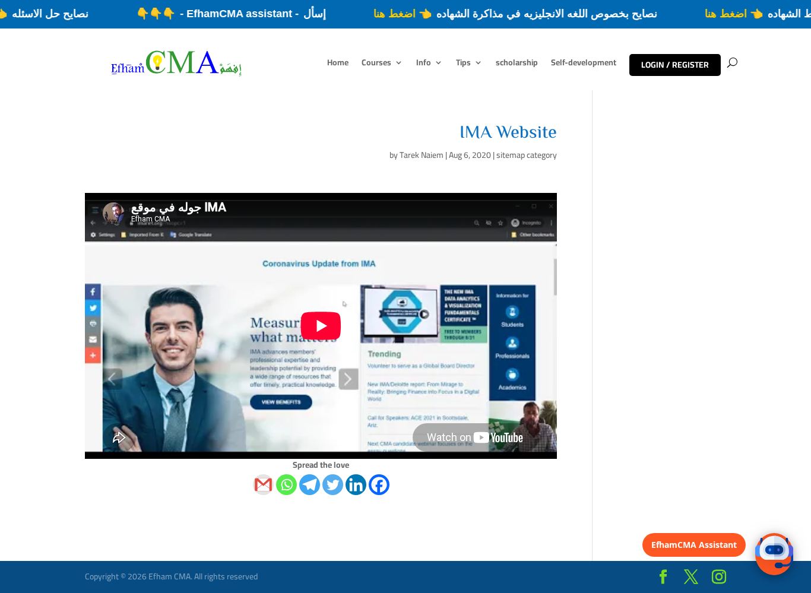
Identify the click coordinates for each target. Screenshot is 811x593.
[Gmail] (263, 484)
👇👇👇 (168, 14)
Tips (463, 64)
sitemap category (526, 155)
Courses (376, 64)
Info (423, 64)
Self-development (583, 64)
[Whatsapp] (286, 484)
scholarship (517, 64)
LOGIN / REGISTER (675, 64)
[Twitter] (332, 484)
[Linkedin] (356, 484)
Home (338, 64)
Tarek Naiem (421, 155)
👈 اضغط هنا (747, 14)
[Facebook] (379, 484)
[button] (774, 554)
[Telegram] (309, 484)
